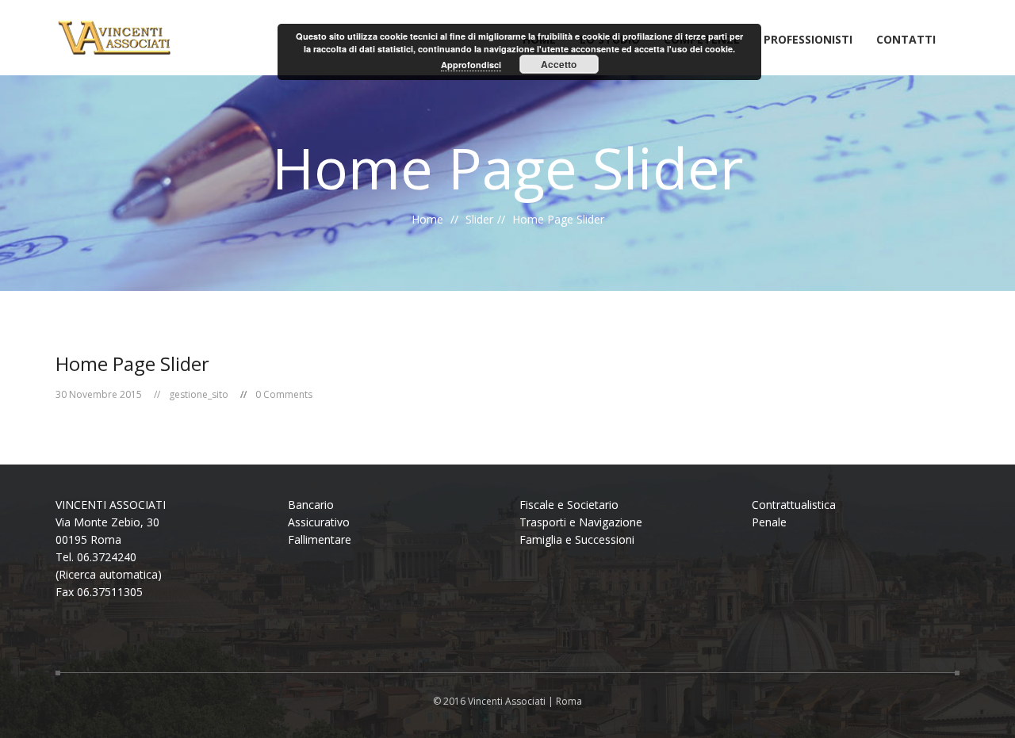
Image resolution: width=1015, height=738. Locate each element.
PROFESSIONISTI (808, 40)
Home (427, 219)
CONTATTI (906, 40)
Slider (479, 219)
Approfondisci (471, 65)
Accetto (558, 64)
